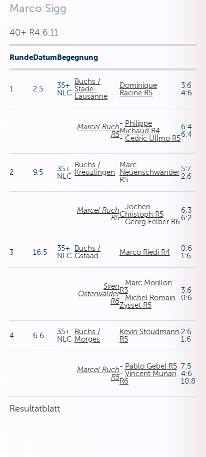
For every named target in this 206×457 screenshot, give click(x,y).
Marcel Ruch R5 (98, 130)
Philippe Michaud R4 (140, 127)
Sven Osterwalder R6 (99, 293)
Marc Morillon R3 (146, 286)
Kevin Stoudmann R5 (150, 335)
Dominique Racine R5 (138, 89)
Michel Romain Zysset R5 (148, 301)
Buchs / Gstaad (87, 252)
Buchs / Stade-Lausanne (91, 88)
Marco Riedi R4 (145, 252)
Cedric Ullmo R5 (152, 138)
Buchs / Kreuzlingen (94, 168)
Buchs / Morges (87, 335)
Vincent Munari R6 (148, 377)
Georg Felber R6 (152, 222)
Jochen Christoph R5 (142, 210)
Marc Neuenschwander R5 (150, 172)
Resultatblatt (35, 409)
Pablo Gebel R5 (151, 366)
